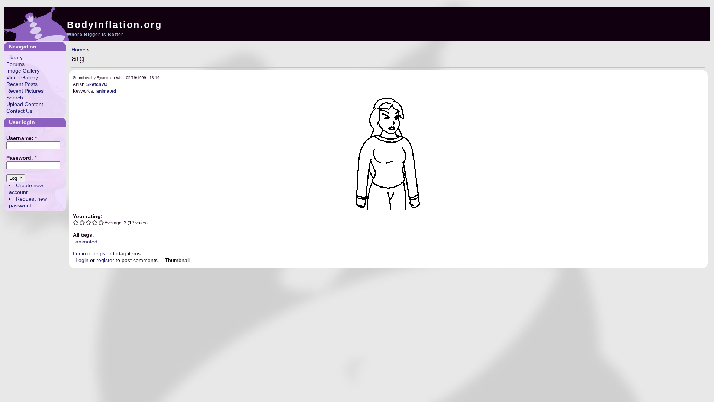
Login (79, 253)
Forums (15, 64)
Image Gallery (22, 71)
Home (78, 49)
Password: (21, 158)
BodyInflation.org (114, 24)
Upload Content (24, 104)
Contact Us (19, 111)
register (103, 253)
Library (14, 57)
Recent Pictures (25, 91)
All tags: (83, 235)
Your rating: (88, 216)
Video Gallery (22, 77)
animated (106, 91)
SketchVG (96, 84)
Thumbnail (177, 260)
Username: (21, 138)
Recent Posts (22, 84)
